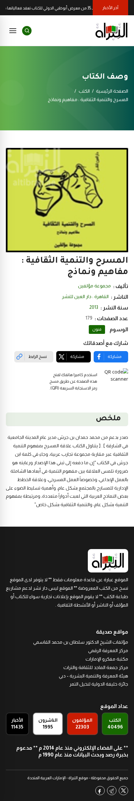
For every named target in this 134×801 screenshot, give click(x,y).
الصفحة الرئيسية (112, 91)
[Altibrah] (111, 30)
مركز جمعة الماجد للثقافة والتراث (95, 667)
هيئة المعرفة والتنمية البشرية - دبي (93, 675)
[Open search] (27, 30)
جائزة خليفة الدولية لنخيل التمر (98, 684)
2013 (93, 307)
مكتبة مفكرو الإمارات (107, 659)
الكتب (84, 91)
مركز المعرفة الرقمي (108, 650)
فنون (96, 329)
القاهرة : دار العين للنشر (85, 296)
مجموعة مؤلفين (94, 285)
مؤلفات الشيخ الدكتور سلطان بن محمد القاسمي (80, 642)
